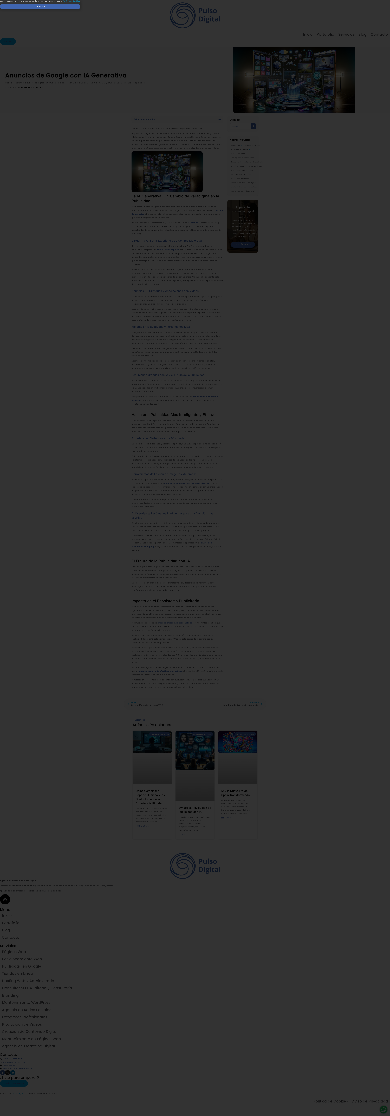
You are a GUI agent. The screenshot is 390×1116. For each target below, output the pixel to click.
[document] (195, 558)
